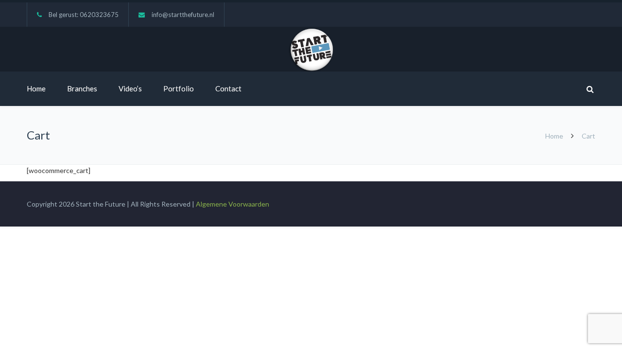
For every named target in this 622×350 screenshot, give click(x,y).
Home (36, 88)
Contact (228, 88)
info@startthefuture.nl (183, 14)
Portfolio (178, 88)
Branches (82, 88)
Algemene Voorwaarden (232, 204)
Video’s (130, 88)
